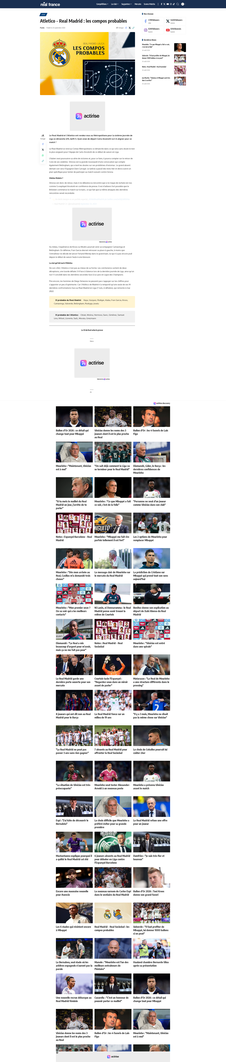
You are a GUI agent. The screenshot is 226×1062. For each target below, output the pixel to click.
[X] (164, 4)
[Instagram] (170, 4)
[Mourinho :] (180, 47)
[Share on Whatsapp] (43, 155)
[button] (158, 4)
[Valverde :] (180, 58)
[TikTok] (173, 4)
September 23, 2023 (89, 203)
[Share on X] (129, 28)
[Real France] (55, 4)
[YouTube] (167, 4)
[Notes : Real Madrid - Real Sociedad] (180, 70)
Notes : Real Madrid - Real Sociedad (154, 67)
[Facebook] (161, 4)
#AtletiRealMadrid (96, 199)
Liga (43, 14)
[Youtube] (175, 30)
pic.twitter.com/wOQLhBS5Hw (117, 199)
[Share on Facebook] (126, 28)
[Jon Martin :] (180, 81)
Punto (42, 28)
